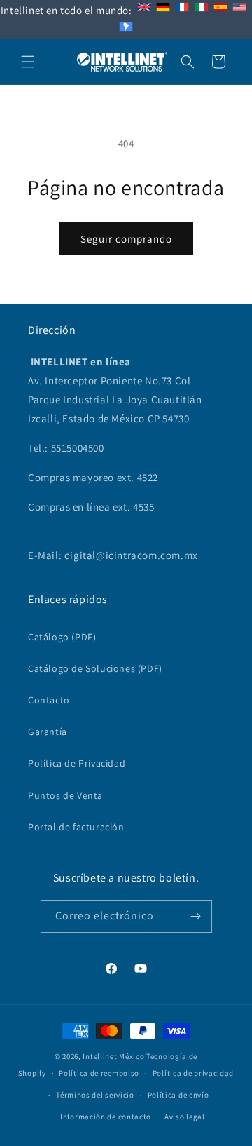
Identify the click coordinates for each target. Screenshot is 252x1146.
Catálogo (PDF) (62, 637)
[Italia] (202, 10)
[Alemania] (163, 10)
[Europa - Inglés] (144, 10)
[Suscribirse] (196, 916)
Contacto (49, 700)
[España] (220, 10)
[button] (28, 61)
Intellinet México (113, 1056)
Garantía (47, 731)
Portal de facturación (76, 827)
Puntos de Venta (65, 795)
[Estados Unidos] (239, 10)
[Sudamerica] (126, 29)
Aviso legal (184, 1116)
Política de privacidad (193, 1073)
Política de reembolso (99, 1073)
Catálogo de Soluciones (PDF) (95, 668)
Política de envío (178, 1095)
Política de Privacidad (76, 763)
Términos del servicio (95, 1095)
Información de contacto (105, 1116)
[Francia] (182, 10)
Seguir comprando (126, 238)
